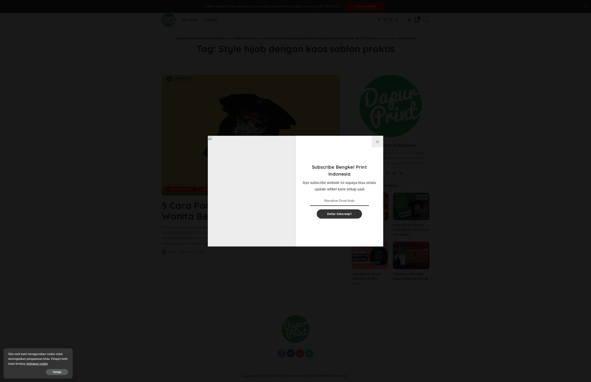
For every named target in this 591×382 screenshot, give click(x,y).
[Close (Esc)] (377, 141)
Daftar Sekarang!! (339, 214)
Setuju (57, 372)
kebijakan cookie (37, 363)
